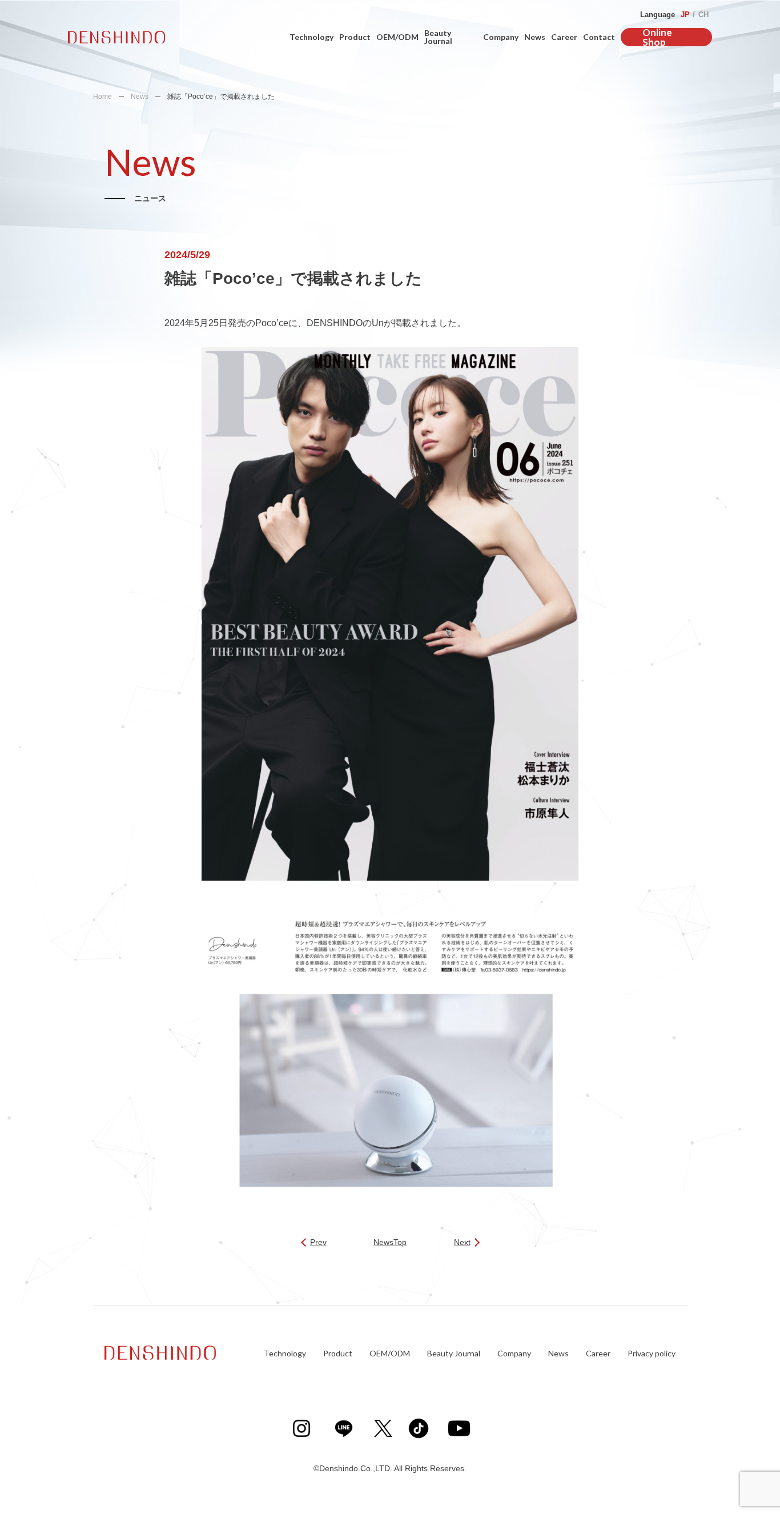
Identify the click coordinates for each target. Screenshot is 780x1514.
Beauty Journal (438, 37)
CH (703, 14)
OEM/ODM (397, 37)
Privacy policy (652, 1353)
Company (500, 37)
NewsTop (390, 1242)
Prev (318, 1242)
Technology (311, 37)
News (534, 37)
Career (564, 37)
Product (355, 37)
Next (462, 1242)
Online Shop (657, 37)
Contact (599, 37)
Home (102, 97)
